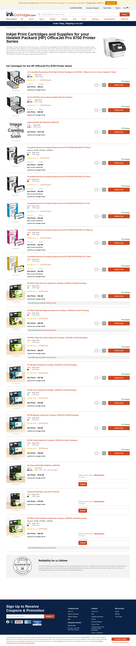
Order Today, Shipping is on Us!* (68, 23)
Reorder (117, 614)
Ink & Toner (14, 28)
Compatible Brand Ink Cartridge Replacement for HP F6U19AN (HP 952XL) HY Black (59, 176)
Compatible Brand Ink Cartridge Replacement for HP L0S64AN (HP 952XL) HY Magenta (60, 230)
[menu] (68, 19)
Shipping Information (97, 616)
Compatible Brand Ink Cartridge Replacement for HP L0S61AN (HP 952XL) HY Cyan (58, 203)
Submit (82, 484)
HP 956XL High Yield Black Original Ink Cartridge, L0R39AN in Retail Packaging (57, 518)
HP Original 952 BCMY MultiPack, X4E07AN (43, 465)
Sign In (118, 8)
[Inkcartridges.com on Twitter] (11, 623)
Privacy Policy (95, 624)
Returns (93, 619)
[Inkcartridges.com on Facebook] (7, 623)
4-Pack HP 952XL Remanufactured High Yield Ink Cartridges (49, 97)
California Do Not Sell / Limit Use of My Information (98, 628)
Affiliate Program (72, 616)
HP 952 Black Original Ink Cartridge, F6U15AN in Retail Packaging (52, 365)
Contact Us (94, 611)
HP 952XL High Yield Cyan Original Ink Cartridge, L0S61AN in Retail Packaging (56, 283)
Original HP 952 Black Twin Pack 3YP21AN (43, 492)
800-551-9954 (77, 8)
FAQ (92, 614)
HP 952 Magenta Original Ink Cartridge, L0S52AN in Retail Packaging (53, 415)
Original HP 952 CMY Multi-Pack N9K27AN (43, 122)
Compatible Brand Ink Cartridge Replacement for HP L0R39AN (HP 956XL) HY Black (59, 147)
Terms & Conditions (97, 632)
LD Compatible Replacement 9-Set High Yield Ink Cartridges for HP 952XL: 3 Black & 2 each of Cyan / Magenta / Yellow (71, 72)
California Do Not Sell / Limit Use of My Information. (20, 643)
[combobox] (83, 14)
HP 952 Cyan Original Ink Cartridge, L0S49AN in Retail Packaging (51, 390)
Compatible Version (50, 303)
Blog (69, 619)
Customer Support (92, 8)
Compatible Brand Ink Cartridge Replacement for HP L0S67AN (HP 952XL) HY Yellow (59, 256)
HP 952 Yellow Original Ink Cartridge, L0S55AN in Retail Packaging (52, 440)
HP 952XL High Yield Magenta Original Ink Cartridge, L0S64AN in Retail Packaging (58, 310)
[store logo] (21, 14)
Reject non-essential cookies (120, 642)
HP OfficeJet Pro (24, 28)
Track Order (107, 8)
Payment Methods (96, 622)
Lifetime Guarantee (73, 614)
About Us (70, 611)
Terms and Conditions (97, 641)
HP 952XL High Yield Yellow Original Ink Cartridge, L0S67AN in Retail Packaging (57, 337)
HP (19, 28)
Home (8, 28)
